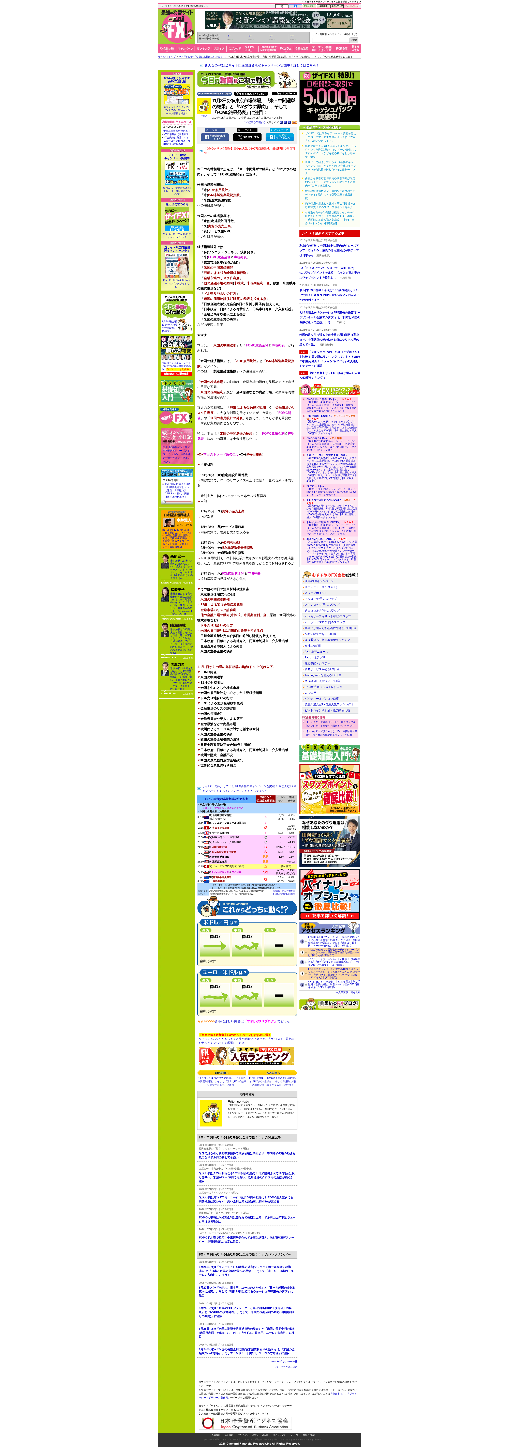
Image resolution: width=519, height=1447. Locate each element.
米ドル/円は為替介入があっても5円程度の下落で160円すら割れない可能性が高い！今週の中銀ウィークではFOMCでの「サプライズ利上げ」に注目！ (181, 678)
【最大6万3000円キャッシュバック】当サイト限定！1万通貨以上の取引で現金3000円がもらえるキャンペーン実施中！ (332, 490)
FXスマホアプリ (315, 657)
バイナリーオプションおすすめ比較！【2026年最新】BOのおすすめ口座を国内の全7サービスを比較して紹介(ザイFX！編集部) (334, 962)
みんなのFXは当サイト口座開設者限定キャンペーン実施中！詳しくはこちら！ (262, 65)
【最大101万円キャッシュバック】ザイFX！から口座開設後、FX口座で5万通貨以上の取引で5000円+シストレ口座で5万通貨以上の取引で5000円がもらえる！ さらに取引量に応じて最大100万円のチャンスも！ (332, 508)
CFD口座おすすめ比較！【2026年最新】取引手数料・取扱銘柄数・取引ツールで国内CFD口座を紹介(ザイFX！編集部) (334, 984)
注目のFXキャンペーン (319, 581)
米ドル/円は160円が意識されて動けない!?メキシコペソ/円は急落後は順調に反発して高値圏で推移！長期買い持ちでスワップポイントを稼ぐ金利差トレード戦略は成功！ (176, 538)
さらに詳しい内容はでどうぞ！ (254, 1021)
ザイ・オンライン (282, 1439)
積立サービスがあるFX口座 (322, 669)
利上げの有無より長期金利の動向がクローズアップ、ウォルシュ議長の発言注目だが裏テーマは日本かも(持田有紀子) (333, 952)
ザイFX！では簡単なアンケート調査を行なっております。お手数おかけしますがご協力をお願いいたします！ (330, 137)
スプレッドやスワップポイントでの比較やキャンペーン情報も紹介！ (177, 110)
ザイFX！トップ (167, 56)
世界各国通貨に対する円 (176, 131)
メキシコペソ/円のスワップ (322, 604)
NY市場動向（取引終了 (176, 134)
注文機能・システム (317, 663)
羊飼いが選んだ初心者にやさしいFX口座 (331, 628)
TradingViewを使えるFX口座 (323, 675)
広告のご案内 (309, 1435)
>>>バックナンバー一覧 (284, 1361)
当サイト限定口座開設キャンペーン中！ (177, 249)
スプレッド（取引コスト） (322, 587)
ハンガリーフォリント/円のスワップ (328, 616)
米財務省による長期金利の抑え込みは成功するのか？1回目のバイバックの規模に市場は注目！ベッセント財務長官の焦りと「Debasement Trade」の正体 (181, 604)
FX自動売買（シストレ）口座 (323, 686)
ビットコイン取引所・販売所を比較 (327, 710)
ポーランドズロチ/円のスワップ (325, 622)
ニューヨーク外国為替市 (176, 140)
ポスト (248, 129)
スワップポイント (316, 592)
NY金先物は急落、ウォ (176, 137)
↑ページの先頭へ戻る (285, 1367)
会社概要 (229, 1435)
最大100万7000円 (177, 204)
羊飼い (204, 116)
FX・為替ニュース (316, 651)
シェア (216, 129)
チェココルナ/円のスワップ (322, 610)
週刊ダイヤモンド (263, 1439)
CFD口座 (310, 692)
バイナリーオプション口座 (322, 698)
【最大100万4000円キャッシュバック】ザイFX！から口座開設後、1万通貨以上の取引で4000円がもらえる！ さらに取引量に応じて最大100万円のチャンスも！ (332, 444)
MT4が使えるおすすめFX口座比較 (177, 80)
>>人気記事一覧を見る (348, 992)
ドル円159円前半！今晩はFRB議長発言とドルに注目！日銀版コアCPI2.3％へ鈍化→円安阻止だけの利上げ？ (178, 490)
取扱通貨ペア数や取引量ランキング (327, 639)
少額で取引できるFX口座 (321, 634)
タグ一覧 (294, 1435)
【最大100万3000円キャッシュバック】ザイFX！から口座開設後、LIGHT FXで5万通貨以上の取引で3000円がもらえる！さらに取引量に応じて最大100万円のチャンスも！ (331, 528)
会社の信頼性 (313, 645)
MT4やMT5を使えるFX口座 (322, 681)
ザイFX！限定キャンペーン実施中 (177, 156)
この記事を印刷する (255, 122)
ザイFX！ (318, 1439)
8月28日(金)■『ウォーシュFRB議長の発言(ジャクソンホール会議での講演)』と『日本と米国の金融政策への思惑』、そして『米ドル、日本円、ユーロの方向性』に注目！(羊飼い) (334, 941)
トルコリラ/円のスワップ (321, 598)
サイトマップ (279, 1435)
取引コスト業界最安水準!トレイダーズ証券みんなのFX (177, 191)
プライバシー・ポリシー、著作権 (253, 1435)
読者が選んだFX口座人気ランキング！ (329, 704)
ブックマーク (280, 129)
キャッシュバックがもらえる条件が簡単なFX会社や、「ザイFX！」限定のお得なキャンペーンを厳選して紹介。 (246, 1038)
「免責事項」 (337, 1393)
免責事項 (216, 1435)
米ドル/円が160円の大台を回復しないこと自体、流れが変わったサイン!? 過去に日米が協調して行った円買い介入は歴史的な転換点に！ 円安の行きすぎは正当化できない (181, 641)
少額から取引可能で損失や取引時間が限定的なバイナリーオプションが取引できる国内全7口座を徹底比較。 (330, 182)
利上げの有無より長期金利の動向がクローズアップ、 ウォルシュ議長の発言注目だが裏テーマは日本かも (176, 454)
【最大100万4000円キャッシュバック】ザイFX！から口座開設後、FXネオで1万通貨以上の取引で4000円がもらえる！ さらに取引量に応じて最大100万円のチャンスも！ (332, 405)
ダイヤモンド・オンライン (240, 1439)
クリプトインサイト (302, 1439)
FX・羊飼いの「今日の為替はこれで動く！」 (203, 56)
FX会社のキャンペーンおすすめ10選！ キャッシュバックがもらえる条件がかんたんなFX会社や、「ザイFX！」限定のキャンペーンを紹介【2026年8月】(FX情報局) (334, 973)
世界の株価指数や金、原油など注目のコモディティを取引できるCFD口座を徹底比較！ (330, 194)
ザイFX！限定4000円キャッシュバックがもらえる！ (177, 283)
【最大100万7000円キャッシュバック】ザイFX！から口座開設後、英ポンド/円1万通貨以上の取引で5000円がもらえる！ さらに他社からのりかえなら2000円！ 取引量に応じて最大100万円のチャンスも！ (332, 425)
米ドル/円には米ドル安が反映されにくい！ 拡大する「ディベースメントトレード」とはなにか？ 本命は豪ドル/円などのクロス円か (181, 569)
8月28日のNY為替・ (174, 144)
